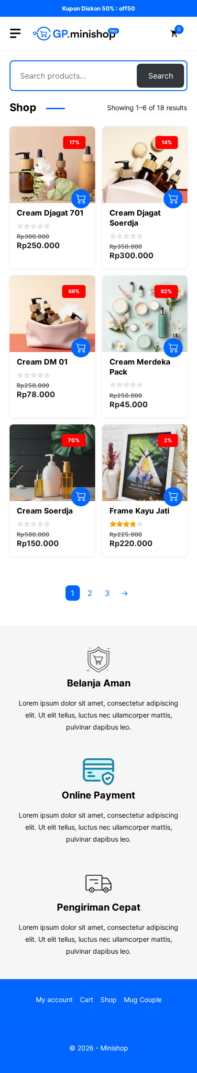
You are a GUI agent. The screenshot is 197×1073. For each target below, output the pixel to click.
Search (160, 75)
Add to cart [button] (80, 198)
